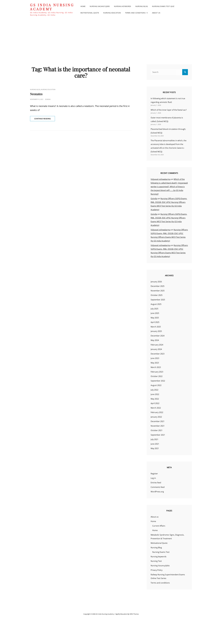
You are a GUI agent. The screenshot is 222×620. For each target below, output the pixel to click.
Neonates (36, 94)
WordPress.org (157, 491)
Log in (153, 478)
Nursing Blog (141, 6)
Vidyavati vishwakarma (160, 179)
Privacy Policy (156, 570)
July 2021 (154, 439)
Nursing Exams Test (161, 552)
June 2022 (155, 394)
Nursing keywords (122, 6)
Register (154, 473)
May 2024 (155, 340)
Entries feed (156, 482)
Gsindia (48, 99)
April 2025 (155, 322)
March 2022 (156, 408)
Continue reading (44, 118)
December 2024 (157, 335)
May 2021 (155, 448)
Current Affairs (158, 526)
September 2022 (158, 381)
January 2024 (156, 349)
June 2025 (155, 313)
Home (82, 6)
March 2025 (156, 326)
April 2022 (155, 403)
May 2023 (155, 362)
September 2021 (158, 435)
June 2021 (155, 444)
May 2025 (155, 317)
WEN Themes (134, 614)
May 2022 (155, 399)
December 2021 (157, 421)
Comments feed (158, 487)
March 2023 (156, 367)
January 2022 (156, 417)
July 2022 (154, 390)
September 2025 (158, 299)
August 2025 (156, 304)
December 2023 (157, 353)
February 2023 (157, 371)
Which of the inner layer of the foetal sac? (169, 110)
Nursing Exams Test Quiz (163, 6)
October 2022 (156, 376)
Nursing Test (156, 561)
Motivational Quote (89, 13)
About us (156, 13)
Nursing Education (112, 13)
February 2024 (157, 344)
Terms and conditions (135, 13)
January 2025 (156, 331)
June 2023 (155, 358)
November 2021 (158, 426)
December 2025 (157, 286)
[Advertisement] (111, 37)
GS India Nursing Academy (52, 7)
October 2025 (156, 295)
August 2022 (156, 385)
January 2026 (156, 281)
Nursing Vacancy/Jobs (100, 6)
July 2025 (154, 308)
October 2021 (156, 430)
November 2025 (158, 290)
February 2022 (157, 412)
